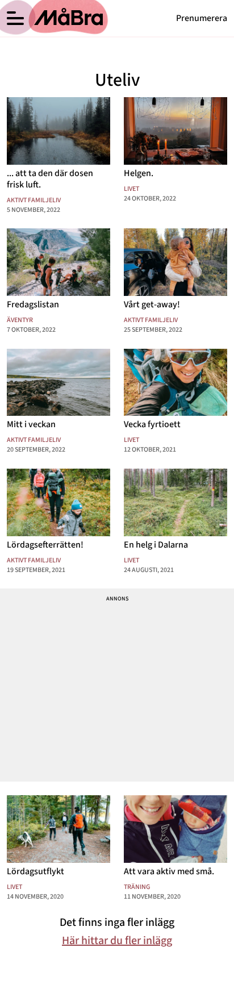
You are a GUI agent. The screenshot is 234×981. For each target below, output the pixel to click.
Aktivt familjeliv (34, 200)
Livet (131, 189)
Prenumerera (201, 18)
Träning (137, 887)
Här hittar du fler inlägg (117, 941)
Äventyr (20, 320)
